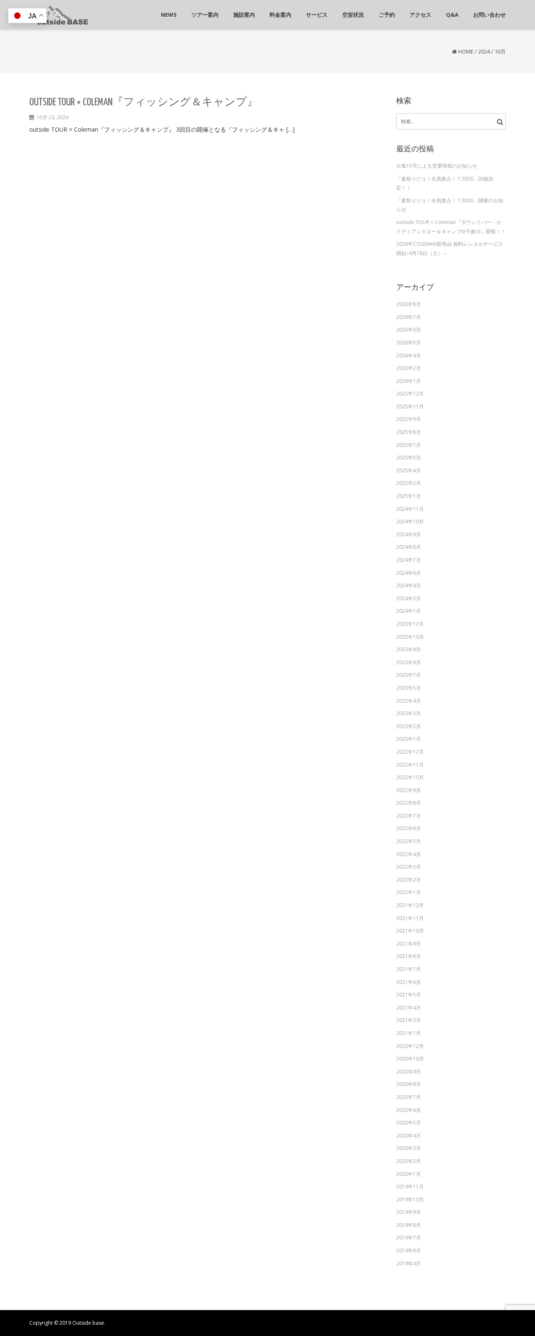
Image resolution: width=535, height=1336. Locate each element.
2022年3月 (408, 866)
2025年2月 (408, 483)
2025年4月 (408, 470)
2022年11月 (410, 764)
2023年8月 (408, 662)
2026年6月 (408, 329)
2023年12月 (410, 623)
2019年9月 (408, 1212)
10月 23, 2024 (52, 117)
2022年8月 (408, 802)
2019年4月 (408, 1263)
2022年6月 (408, 828)
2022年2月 (408, 879)
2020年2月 (408, 1161)
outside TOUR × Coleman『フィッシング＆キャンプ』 (143, 102)
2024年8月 (408, 547)
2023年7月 (408, 674)
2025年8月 (408, 432)
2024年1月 (408, 610)
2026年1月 (408, 381)
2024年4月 (408, 585)
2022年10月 (410, 777)
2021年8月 (408, 956)
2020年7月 (408, 1097)
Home (466, 51)
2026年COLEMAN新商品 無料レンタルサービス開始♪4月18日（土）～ (449, 248)
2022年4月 (408, 854)
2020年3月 (408, 1148)
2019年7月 (408, 1237)
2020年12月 (410, 1046)
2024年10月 (410, 521)
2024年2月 (408, 598)
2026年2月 (408, 368)
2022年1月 (408, 892)
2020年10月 (410, 1058)
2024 (484, 51)
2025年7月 (408, 445)
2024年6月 (408, 572)
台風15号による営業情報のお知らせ (436, 165)
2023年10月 (410, 636)
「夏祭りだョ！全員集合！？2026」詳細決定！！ (444, 183)
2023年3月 (408, 713)
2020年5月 (408, 1122)
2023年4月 (408, 700)
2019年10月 (410, 1199)
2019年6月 (408, 1250)
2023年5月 (408, 687)
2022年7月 (408, 815)
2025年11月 (410, 406)
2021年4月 (408, 1007)
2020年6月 (408, 1110)
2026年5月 (408, 342)
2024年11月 (410, 508)
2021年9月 (408, 943)
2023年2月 (408, 726)
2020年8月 (408, 1084)
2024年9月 (408, 534)
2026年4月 (408, 355)
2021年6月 (408, 982)
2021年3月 (408, 1020)
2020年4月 (408, 1135)
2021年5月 (408, 994)
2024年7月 (408, 559)
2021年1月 (408, 1033)
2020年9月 (408, 1071)
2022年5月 (408, 841)
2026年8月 (408, 304)
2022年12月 (410, 751)
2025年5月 (408, 457)
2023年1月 (408, 738)
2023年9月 (408, 649)
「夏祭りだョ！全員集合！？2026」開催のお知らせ (449, 205)
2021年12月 (410, 905)
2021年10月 (410, 930)
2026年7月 (408, 317)
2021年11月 (410, 918)
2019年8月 (408, 1225)
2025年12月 (410, 393)
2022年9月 (408, 790)
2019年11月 (410, 1186)
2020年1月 (408, 1174)
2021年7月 (408, 969)
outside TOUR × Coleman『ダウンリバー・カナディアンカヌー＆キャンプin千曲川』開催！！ (451, 227)
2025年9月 (408, 419)
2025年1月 (408, 496)
